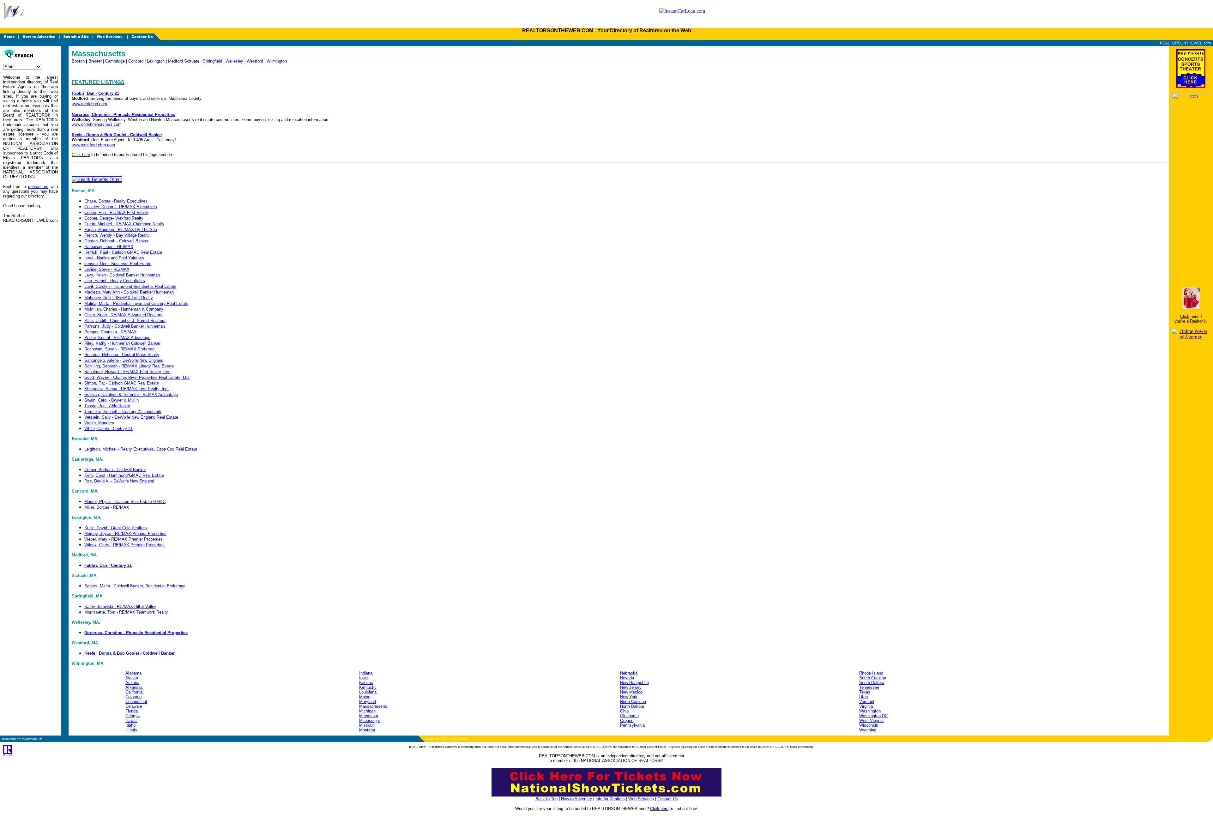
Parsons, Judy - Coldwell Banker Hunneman (124, 326)
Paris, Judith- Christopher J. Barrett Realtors (125, 320)
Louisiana (368, 692)
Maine (364, 696)
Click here (81, 154)
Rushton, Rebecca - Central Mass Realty (121, 354)
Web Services (641, 799)
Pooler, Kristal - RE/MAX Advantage (117, 337)
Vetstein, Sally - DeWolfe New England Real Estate (131, 417)
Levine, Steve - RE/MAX (107, 269)
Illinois (131, 730)
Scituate (191, 61)
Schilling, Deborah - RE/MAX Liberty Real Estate (129, 366)
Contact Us (667, 799)
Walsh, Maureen (99, 423)
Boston (78, 61)
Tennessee (869, 687)
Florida (131, 711)
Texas (864, 692)
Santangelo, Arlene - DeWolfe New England (123, 360)
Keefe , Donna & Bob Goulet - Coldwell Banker (117, 134)
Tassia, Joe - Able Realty (107, 405)
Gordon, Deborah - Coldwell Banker (116, 241)
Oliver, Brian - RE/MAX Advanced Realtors (123, 314)
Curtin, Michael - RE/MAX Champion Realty (124, 223)
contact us (38, 186)
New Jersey (631, 687)
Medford (175, 61)
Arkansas (134, 687)
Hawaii (131, 720)
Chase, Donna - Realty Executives (116, 201)
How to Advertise (576, 799)
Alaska (131, 678)
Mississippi (369, 720)
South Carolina (872, 678)
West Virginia (871, 720)
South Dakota (871, 682)
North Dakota (632, 706)
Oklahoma (629, 715)
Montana (367, 730)
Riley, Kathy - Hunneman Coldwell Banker (122, 343)
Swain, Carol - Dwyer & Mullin (111, 400)
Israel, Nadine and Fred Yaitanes (114, 258)
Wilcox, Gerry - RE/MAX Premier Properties (124, 544)
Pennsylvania (632, 725)
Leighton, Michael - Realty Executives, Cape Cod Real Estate (140, 449)
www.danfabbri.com (89, 103)
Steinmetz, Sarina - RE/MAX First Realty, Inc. (126, 388)
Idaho (130, 725)
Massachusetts (373, 706)
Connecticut (136, 701)
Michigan (367, 711)
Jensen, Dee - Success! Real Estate (117, 263)
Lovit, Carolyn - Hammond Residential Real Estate (130, 286)
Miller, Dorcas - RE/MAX (106, 507)
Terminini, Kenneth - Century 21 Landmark (122, 411)
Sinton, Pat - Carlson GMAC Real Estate (121, 383)
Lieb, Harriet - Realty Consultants (114, 280)
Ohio (624, 711)
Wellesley (234, 61)
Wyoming (867, 730)
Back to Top (546, 799)
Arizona (132, 682)
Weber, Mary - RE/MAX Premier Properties (123, 539)
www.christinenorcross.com (97, 124)
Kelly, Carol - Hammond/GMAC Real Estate (124, 475)
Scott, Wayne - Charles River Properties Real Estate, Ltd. (137, 377)
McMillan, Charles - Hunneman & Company (123, 309)
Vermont (866, 701)
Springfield (212, 61)
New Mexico (631, 692)
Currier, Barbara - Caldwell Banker (115, 469)
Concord (135, 61)
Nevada (627, 678)
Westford (255, 61)
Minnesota (368, 715)
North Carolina (633, 701)
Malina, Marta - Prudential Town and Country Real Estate (136, 303)
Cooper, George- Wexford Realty (113, 218)
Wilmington (277, 61)
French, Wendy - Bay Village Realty (117, 235)
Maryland (367, 701)
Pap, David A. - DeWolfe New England (119, 481)
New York (628, 696)
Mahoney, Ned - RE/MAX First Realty (118, 297)
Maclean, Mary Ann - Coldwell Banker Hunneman (129, 292)
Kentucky (368, 687)
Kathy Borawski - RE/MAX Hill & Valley (120, 606)
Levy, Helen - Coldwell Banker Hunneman (122, 275)
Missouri (367, 725)
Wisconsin (868, 725)
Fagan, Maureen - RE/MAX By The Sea (120, 229)
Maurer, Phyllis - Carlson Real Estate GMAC (125, 501)
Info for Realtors (610, 799)
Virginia (866, 706)
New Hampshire (634, 682)
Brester (95, 61)
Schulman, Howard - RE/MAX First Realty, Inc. (127, 371)
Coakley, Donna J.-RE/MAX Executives (120, 206)
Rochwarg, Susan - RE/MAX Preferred (119, 349)
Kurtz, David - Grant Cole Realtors (115, 527)
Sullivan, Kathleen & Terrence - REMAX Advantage (131, 394)
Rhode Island (871, 673)
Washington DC (873, 715)
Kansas (366, 682)
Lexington (156, 61)
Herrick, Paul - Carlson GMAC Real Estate (123, 252)
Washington (870, 711)
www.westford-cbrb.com (93, 144)
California (133, 692)
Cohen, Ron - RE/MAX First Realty (116, 212)
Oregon (626, 720)
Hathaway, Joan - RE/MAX (108, 246)
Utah (863, 696)
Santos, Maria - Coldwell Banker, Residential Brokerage (134, 586)
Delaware (133, 706)
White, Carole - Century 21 (108, 428)
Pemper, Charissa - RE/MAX (110, 332)
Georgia (132, 715)
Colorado (133, 696)
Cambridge (115, 61)
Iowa (363, 678)
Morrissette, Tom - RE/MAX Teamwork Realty (126, 612)
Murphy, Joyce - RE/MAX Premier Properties (125, 533)
